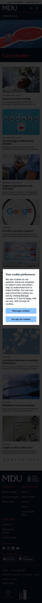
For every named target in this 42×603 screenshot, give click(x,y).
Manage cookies (21, 311)
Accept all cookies (21, 319)
